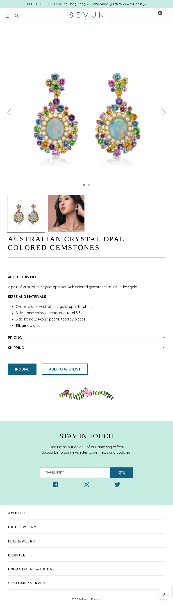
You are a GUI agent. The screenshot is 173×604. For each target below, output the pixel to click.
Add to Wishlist (65, 369)
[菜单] (7, 15)
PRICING (15, 337)
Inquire (22, 369)
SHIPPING (16, 347)
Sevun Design (91, 599)
